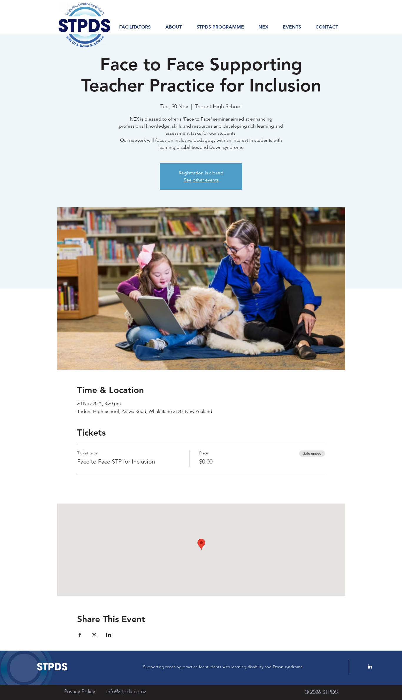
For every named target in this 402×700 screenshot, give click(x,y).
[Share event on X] (94, 635)
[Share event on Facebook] (80, 635)
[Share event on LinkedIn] (109, 635)
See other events (201, 180)
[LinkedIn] (370, 666)
